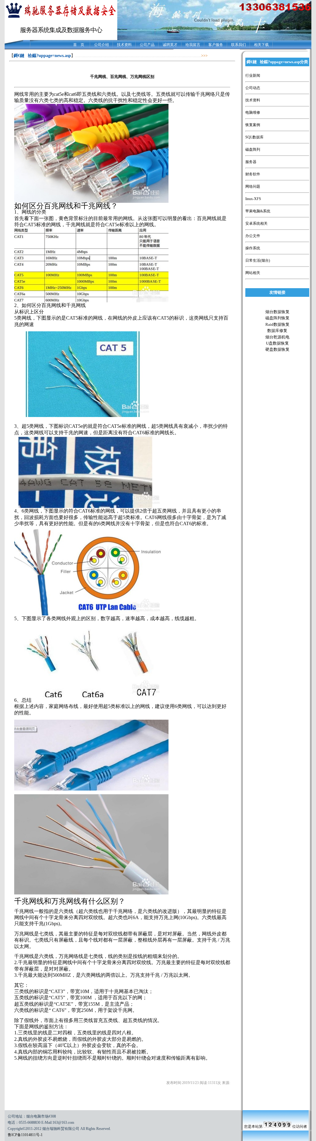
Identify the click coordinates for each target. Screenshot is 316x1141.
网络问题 (252, 186)
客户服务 (215, 45)
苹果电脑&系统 (257, 211)
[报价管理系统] (61, 18)
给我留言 (192, 45)
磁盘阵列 (252, 149)
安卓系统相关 (256, 223)
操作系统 (252, 248)
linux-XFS (253, 199)
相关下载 (261, 45)
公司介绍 (101, 45)
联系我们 (238, 45)
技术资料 (124, 45)
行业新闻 (252, 75)
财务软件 (252, 174)
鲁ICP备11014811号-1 (25, 1135)
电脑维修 (252, 112)
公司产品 (147, 45)
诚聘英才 (170, 45)
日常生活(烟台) (257, 260)
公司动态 (252, 88)
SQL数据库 (254, 137)
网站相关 (252, 273)
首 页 (78, 45)
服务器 (250, 162)
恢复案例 (252, 125)
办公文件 (252, 236)
